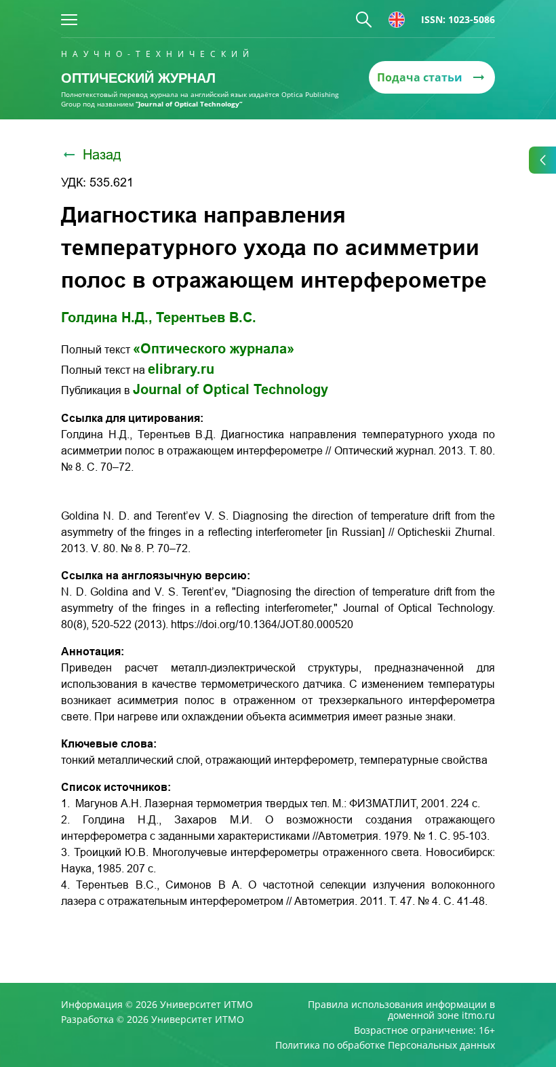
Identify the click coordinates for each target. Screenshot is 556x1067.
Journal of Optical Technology (230, 389)
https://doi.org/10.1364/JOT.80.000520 (262, 624)
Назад (102, 154)
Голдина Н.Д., (107, 317)
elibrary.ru (181, 369)
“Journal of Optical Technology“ (189, 104)
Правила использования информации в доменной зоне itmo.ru (401, 1010)
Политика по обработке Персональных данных (385, 1045)
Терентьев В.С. (206, 317)
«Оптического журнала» (213, 348)
